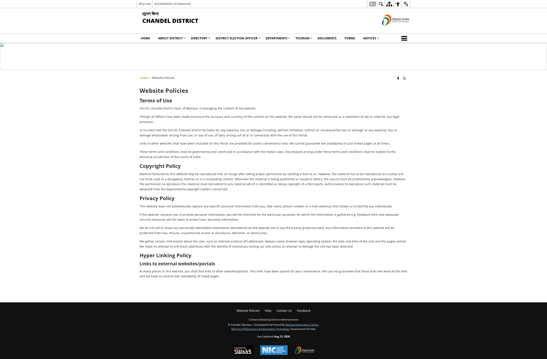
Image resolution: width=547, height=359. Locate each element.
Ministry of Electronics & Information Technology (260, 329)
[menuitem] (372, 4)
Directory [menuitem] (199, 38)
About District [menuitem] (170, 38)
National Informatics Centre (301, 324)
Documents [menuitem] (327, 38)
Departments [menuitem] (276, 38)
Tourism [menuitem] (302, 38)
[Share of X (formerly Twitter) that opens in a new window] (404, 78)
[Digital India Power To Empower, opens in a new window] (305, 350)
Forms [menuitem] (350, 38)
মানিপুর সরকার (144, 4)
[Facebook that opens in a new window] (398, 78)
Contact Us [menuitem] (284, 311)
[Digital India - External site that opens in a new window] (390, 29)
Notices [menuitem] (369, 38)
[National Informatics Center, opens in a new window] (274, 350)
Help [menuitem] (268, 311)
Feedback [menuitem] (303, 311)
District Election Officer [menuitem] (236, 38)
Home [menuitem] (145, 38)
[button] (405, 38)
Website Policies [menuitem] (248, 311)
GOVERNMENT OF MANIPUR (172, 4)
